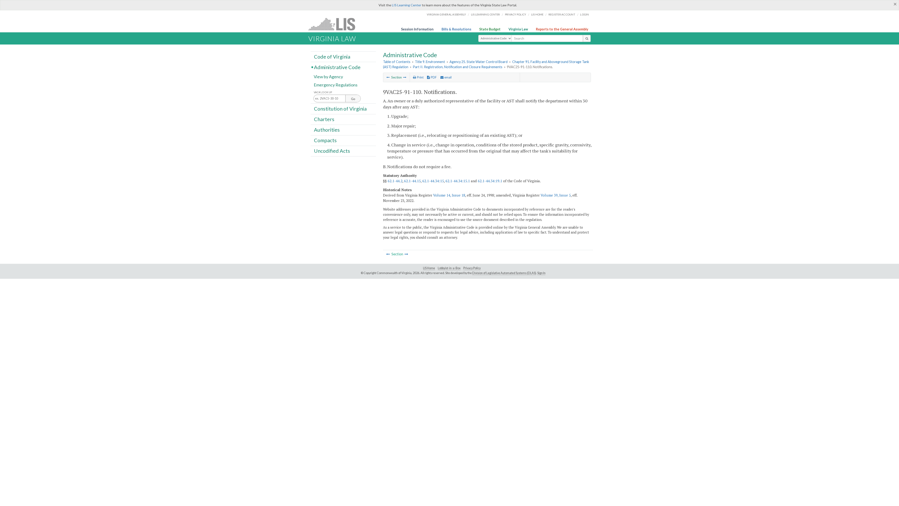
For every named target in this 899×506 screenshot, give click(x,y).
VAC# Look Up (323, 92)
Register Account (562, 14)
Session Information (417, 29)
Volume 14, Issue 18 (449, 195)
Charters (324, 119)
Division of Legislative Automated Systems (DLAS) (504, 273)
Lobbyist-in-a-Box (449, 268)
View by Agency (328, 76)
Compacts (325, 140)
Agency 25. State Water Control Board (479, 62)
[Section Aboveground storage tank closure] (404, 77)
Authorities (327, 130)
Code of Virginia (332, 56)
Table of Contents (396, 62)
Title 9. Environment (430, 62)
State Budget (490, 29)
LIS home (537, 14)
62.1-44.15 (412, 181)
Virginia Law (518, 29)
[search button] (587, 38)
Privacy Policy (515, 14)
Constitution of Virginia (340, 108)
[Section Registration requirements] (388, 77)
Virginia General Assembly (446, 14)
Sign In (541, 273)
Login (584, 14)
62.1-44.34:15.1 (458, 181)
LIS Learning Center (406, 5)
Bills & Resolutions (456, 29)
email (448, 77)
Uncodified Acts (332, 151)
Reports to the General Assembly (562, 29)
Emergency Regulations (335, 84)
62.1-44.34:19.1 (490, 181)
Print (420, 77)
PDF (433, 77)
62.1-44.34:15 (433, 181)
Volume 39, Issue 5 (556, 195)
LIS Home (429, 268)
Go (353, 99)
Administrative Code (337, 67)
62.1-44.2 (395, 181)
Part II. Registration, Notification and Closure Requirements (457, 67)
